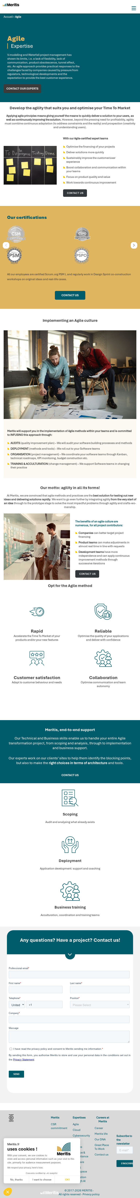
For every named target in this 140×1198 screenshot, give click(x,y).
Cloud (76, 1130)
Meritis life (101, 1134)
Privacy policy (91, 1194)
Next (134, 245)
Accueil (8, 17)
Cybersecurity (81, 1135)
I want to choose (41, 1179)
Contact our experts (22, 88)
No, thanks (16, 1179)
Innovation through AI (79, 1179)
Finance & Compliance (80, 1154)
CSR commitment (59, 1126)
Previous (6, 245)
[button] (7, 1191)
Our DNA (100, 1139)
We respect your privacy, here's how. (25, 1167)
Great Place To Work (102, 1147)
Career (99, 1128)
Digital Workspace (80, 1169)
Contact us (101, 1154)
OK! (67, 1179)
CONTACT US (75, 193)
